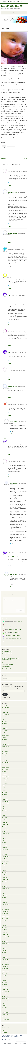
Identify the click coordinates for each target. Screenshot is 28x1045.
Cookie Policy (7, 1039)
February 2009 (5, 932)
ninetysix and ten (12, 5)
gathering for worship (6, 662)
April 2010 (4, 900)
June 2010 (4, 895)
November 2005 (5, 1019)
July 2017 (4, 755)
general (12, 155)
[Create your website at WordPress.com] (14, 1)
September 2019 (5, 735)
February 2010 (5, 904)
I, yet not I (24, 158)
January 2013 (5, 824)
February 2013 (5, 822)
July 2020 (4, 719)
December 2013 (5, 810)
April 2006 (4, 1007)
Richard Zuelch (12, 276)
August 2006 (5, 1000)
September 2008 (5, 943)
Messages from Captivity (7, 664)
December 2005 (5, 1017)
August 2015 (5, 783)
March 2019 (4, 739)
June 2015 (4, 787)
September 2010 (5, 888)
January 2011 (5, 879)
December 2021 (5, 705)
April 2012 (4, 845)
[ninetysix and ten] (14, 23)
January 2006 (5, 1014)
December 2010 (5, 881)
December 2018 (5, 742)
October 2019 (5, 733)
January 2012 (5, 852)
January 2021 (5, 712)
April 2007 (4, 982)
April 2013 (4, 817)
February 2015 (5, 797)
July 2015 (4, 785)
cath (9, 295)
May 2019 (4, 737)
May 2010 (4, 897)
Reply (9, 185)
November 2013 (5, 813)
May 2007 (4, 980)
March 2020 (4, 723)
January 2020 (5, 728)
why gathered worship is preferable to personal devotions (10, 659)
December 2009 (5, 909)
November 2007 (5, 966)
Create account (5, 1027)
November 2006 (5, 994)
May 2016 (4, 771)
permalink (22, 155)
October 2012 (5, 831)
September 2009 (5, 916)
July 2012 (4, 838)
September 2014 (5, 804)
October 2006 (5, 996)
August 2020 (5, 716)
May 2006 (4, 1005)
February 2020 (5, 726)
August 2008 (5, 946)
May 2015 (4, 790)
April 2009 (4, 927)
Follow (5, 694)
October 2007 (5, 968)
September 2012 (5, 833)
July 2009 (4, 920)
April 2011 (4, 872)
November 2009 (5, 911)
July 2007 (4, 975)
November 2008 (5, 939)
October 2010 (5, 886)
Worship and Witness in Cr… (14, 635)
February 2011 (5, 877)
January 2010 (5, 907)
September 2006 (5, 998)
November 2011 (5, 856)
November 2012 (5, 829)
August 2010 (5, 891)
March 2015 (4, 794)
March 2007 (4, 984)
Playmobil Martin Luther (13, 556)
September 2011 (5, 861)
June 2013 (4, 815)
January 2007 (5, 989)
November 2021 (5, 707)
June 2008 (4, 950)
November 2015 (5, 781)
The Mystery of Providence (8, 653)
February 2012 (5, 849)
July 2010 (4, 893)
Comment (20, 610)
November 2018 (5, 744)
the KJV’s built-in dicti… (15, 632)
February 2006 (5, 1012)
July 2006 (4, 1003)
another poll (19, 621)
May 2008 (4, 952)
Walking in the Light (6, 666)
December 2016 (5, 760)
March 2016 (4, 774)
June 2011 (4, 868)
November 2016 (5, 762)
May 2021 (4, 710)
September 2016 (5, 767)
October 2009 (5, 913)
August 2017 (5, 753)
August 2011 (5, 863)
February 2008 (5, 959)
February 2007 (5, 987)
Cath (12, 26)
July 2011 (4, 865)
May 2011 (4, 870)
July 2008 (4, 948)
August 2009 (5, 918)
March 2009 (4, 929)
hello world (4, 158)
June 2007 (4, 978)
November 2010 (5, 884)
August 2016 (5, 769)
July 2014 (4, 806)
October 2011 (5, 858)
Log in (3, 1030)
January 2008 (5, 962)
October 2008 (5, 941)
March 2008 (4, 957)
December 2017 (5, 751)
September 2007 (5, 971)
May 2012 (4, 842)
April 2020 (4, 721)
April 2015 (4, 792)
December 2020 (5, 714)
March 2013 (4, 820)
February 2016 (5, 776)
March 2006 (4, 1010)
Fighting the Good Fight (7, 651)
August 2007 (5, 973)
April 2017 (4, 758)
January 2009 (5, 934)
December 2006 (5, 991)
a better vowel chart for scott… (14, 624)
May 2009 (4, 925)
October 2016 (5, 765)
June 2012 (4, 840)
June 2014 (4, 808)
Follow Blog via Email (7, 684)
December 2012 (5, 826)
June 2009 (4, 923)
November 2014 (5, 801)
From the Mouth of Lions (7, 668)
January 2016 (5, 778)
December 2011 (5, 854)
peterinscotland (12, 192)
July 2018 (4, 749)
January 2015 (5, 799)
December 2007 (5, 964)
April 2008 (4, 955)
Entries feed (4, 1032)
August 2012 (5, 836)
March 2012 (4, 847)
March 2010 (4, 902)
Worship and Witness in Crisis (8, 656)
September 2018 (5, 746)
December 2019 (5, 730)
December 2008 (5, 936)
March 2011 (4, 875)
